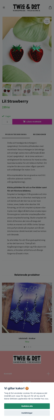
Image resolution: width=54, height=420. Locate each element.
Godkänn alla (27, 406)
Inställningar (27, 413)
